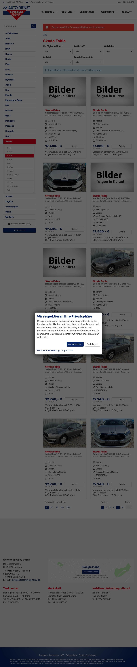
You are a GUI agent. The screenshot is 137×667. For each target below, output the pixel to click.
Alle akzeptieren (75, 344)
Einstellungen (92, 344)
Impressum (67, 350)
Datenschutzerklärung (48, 350)
